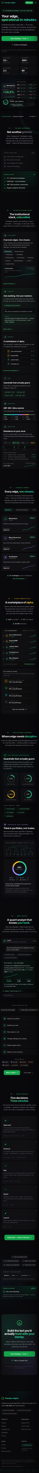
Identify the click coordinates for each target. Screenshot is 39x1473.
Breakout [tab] (8, 260)
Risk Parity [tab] (31, 257)
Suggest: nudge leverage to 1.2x (13, 991)
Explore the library (9, 283)
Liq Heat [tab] (29, 260)
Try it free (27, 1073)
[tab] (8, 510)
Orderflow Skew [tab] (10, 264)
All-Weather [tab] (20, 254)
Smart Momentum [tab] (18, 260)
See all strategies (18, 578)
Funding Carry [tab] (9, 254)
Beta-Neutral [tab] (21, 257)
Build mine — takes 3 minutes (18, 1237)
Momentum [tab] (8, 251)
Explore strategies (20, 45)
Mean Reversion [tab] (19, 251)
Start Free (29, 2)
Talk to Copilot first (20, 1360)
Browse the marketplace (11, 370)
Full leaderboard (29, 664)
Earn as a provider (18, 709)
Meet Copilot (7, 329)
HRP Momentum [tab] (10, 257)
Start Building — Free (18, 38)
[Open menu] (35, 2)
